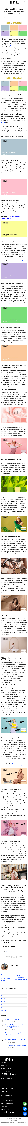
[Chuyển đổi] (26, 993)
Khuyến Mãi (4, 1065)
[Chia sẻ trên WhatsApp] (7, 957)
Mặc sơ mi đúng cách (7, 1103)
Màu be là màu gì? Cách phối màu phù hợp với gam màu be (21, 977)
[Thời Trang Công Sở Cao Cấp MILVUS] (14, 2)
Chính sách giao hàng (7, 1082)
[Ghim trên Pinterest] (18, 957)
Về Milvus (4, 1062)
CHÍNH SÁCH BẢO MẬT (12, 1020)
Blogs (11, 7)
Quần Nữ (3, 1008)
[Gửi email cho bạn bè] (15, 957)
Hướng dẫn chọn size (7, 1100)
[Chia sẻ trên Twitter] (12, 957)
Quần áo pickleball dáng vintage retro (15, 1045)
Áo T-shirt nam (5, 1109)
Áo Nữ (3, 1002)
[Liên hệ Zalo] (25, 1114)
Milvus (3, 122)
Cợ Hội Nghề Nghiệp (7, 1071)
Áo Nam (3, 993)
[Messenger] (25, 1109)
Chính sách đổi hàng (7, 1088)
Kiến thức (16, 7)
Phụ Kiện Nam (5, 999)
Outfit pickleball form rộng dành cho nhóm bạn (15, 1040)
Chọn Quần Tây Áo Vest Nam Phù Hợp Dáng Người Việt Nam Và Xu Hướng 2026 (14, 1026)
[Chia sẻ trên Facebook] (9, 957)
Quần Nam (4, 996)
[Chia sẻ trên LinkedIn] (21, 957)
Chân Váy (4, 1005)
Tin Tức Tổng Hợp (6, 1068)
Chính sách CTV (5, 1091)
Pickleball (4, 1106)
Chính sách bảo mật (6, 1085)
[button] (2, 2)
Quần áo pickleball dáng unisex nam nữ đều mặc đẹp (15, 1033)
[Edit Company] (25, 1104)
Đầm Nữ (3, 1011)
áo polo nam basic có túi (17, 216)
